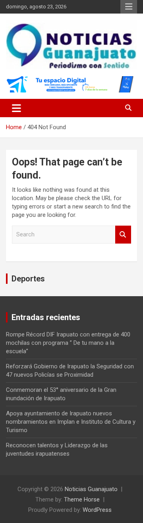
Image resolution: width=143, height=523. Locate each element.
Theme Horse (82, 499)
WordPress (97, 509)
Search (123, 235)
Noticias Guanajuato (91, 489)
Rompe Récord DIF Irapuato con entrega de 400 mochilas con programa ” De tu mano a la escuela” (68, 343)
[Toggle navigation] (16, 108)
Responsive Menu (128, 7)
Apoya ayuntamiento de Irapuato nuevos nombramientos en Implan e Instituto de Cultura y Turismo (70, 422)
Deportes (28, 278)
